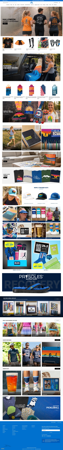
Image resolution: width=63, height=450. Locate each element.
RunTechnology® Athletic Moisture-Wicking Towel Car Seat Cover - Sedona (8, 97)
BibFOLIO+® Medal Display (6, 315)
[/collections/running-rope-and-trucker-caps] (12, 195)
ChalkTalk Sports (6, 0)
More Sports (55, 4)
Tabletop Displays (40, 315)
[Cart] (59, 2)
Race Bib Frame (52, 315)
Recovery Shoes (22, 4)
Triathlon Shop (44, 365)
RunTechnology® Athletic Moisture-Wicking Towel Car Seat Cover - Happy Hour (19, 97)
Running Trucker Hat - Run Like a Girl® (28, 203)
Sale (52, 4)
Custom (50, 4)
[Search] (3, 2)
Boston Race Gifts (5, 394)
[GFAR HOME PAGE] (31, 2)
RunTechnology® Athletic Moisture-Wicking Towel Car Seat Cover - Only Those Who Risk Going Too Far (54, 98)
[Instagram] (42, 436)
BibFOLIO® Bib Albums (29, 315)
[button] (8, 5)
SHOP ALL (58, 320)
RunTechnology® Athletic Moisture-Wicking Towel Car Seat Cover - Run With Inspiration (31, 97)
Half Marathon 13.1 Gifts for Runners (27, 365)
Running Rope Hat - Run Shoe (54, 203)
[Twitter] (46, 436)
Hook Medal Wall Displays (18, 315)
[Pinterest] (50, 436)
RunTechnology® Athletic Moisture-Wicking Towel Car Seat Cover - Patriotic (42, 97)
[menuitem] (55, 2)
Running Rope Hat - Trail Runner (41, 203)
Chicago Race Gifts (25, 394)
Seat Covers (32, 4)
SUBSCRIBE (51, 432)
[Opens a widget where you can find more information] (3, 449)
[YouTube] (48, 436)
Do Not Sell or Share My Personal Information (31, 447)
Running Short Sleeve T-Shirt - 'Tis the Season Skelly (7, 49)
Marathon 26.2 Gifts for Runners (7, 365)
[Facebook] (44, 436)
